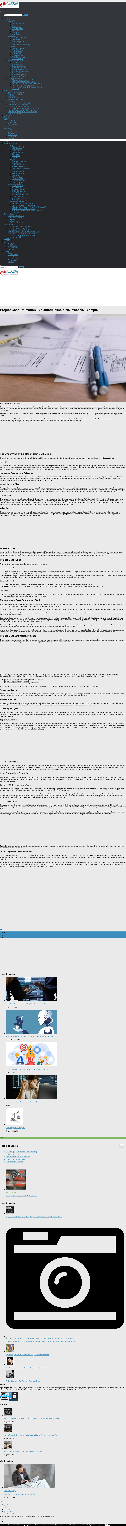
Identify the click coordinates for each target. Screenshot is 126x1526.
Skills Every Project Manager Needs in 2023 (19, 1494)
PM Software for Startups (16, 99)
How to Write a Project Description (20, 103)
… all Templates (17, 59)
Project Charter (17, 52)
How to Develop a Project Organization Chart (23, 108)
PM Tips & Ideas (11, 1192)
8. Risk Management (19, 75)
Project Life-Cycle (18, 50)
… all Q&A (15, 89)
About (10, 129)
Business (7, 115)
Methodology (16, 27)
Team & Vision (13, 131)
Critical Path (16, 32)
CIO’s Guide (12, 96)
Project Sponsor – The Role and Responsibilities (23, 1381)
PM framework (13, 124)
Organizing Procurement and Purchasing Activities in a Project (27, 1355)
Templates (11, 46)
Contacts (11, 133)
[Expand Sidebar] (1, 929)
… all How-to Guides (15, 113)
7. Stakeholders (17, 73)
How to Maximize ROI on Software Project (22, 112)
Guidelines (11, 36)
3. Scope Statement (18, 66)
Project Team (16, 39)
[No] (109, 1525)
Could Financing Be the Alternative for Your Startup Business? (27, 1069)
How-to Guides (9, 101)
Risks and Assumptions (20, 43)
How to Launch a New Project (18, 106)
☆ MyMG (7, 128)
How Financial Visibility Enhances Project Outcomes (24, 1102)
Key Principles (17, 25)
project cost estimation (18, 407)
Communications (18, 41)
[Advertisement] (59, 292)
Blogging (11, 126)
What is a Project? (18, 23)
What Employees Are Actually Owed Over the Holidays (23, 1451)
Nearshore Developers (16, 92)
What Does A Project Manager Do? (24, 82)
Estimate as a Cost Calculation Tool (18, 1157)
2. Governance (17, 64)
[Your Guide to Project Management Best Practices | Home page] (9, 8)
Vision (6, 1508)
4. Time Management (19, 67)
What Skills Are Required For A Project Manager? (29, 83)
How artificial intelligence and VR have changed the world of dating (29, 1036)
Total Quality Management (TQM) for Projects (21, 1196)
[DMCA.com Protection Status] (13, 1400)
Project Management (11, 20)
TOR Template (17, 53)
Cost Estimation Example (14, 1162)
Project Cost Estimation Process (17, 1159)
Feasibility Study (17, 55)
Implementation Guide (15, 60)
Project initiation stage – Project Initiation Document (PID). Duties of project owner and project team (40, 1341)
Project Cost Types (12, 1154)
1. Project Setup (17, 62)
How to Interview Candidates (18, 105)
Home (6, 18)
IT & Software (12, 120)
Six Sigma (15, 30)
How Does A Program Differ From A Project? (27, 87)
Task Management (18, 57)
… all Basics (16, 34)
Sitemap (11, 138)
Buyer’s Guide (9, 90)
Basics (10, 22)
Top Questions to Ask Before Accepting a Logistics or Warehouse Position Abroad (34, 1217)
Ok (106, 1525)
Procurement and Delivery (21, 45)
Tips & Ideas (12, 122)
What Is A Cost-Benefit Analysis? (23, 85)
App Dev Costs (13, 97)
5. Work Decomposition (20, 69)
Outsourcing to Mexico (15, 94)
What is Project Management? (22, 80)
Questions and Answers (16, 78)
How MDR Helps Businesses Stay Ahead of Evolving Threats (27, 1004)
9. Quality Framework (19, 76)
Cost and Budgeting (19, 37)
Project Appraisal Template (15, 1128)
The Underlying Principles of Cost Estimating (21, 1152)
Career (6, 117)
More (5, 119)
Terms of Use (12, 136)
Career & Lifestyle (10, 1491)
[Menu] (1, 11)
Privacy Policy (13, 135)
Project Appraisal (18, 48)
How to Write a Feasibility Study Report (21, 110)
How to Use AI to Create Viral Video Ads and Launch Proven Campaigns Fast (31, 1435)
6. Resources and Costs (20, 71)
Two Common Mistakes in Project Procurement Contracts (26, 1368)
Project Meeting (17, 29)
